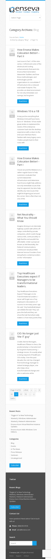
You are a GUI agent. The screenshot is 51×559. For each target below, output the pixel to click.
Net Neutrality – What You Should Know (27, 218)
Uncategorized (16, 458)
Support (18, 556)
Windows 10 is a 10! (28, 111)
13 (25, 394)
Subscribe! (15, 465)
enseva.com (15, 552)
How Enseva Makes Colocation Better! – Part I (28, 161)
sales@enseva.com (23, 530)
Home (21, 37)
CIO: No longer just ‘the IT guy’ (28, 335)
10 (11, 394)
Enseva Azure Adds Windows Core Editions (24, 430)
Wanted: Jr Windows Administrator (23, 418)
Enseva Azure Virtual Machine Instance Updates (25, 425)
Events (13, 446)
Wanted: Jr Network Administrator (23, 421)
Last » (13, 398)
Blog (12, 443)
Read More (23, 101)
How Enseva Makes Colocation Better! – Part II (28, 53)
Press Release (16, 452)
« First (26, 390)
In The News (15, 449)
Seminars (14, 455)
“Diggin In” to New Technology (22, 415)
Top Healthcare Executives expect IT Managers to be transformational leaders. (28, 280)
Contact (26, 556)
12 (21, 394)
